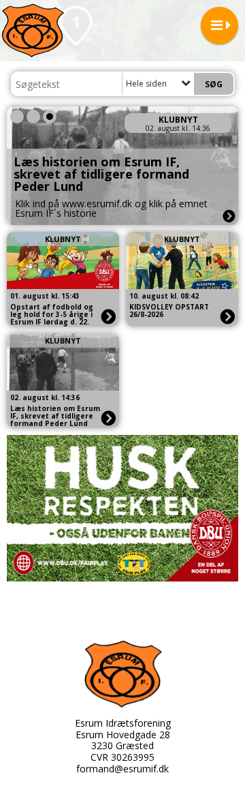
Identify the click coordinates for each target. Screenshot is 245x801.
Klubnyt (178, 120)
